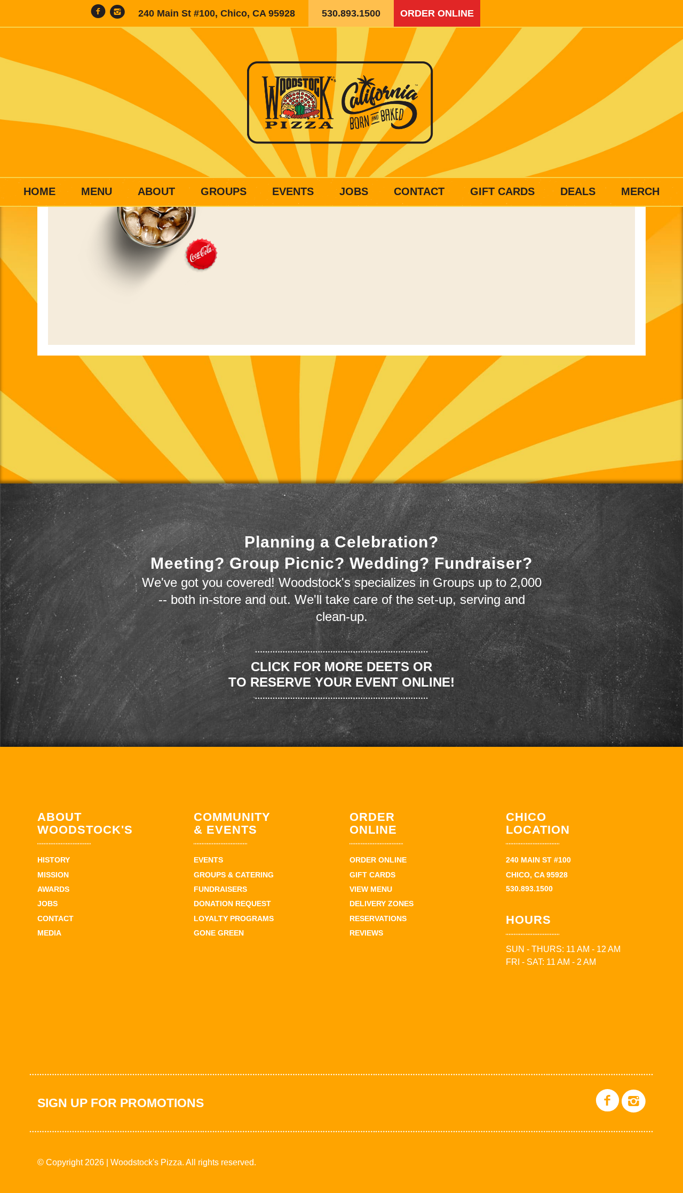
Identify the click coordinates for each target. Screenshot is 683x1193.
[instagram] (117, 13)
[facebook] (98, 13)
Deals (577, 191)
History (53, 860)
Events (293, 191)
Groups (224, 191)
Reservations (378, 918)
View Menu (371, 889)
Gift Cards (502, 191)
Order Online (437, 13)
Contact (419, 191)
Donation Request (232, 903)
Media (49, 933)
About (156, 191)
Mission (53, 874)
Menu (96, 191)
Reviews (366, 933)
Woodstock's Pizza (341, 102)
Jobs (353, 191)
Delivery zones (382, 903)
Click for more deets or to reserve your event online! (341, 674)
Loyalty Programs (234, 918)
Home (39, 191)
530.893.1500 (351, 13)
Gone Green (219, 933)
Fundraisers (220, 889)
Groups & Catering (234, 874)
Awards (53, 889)
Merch (640, 191)
